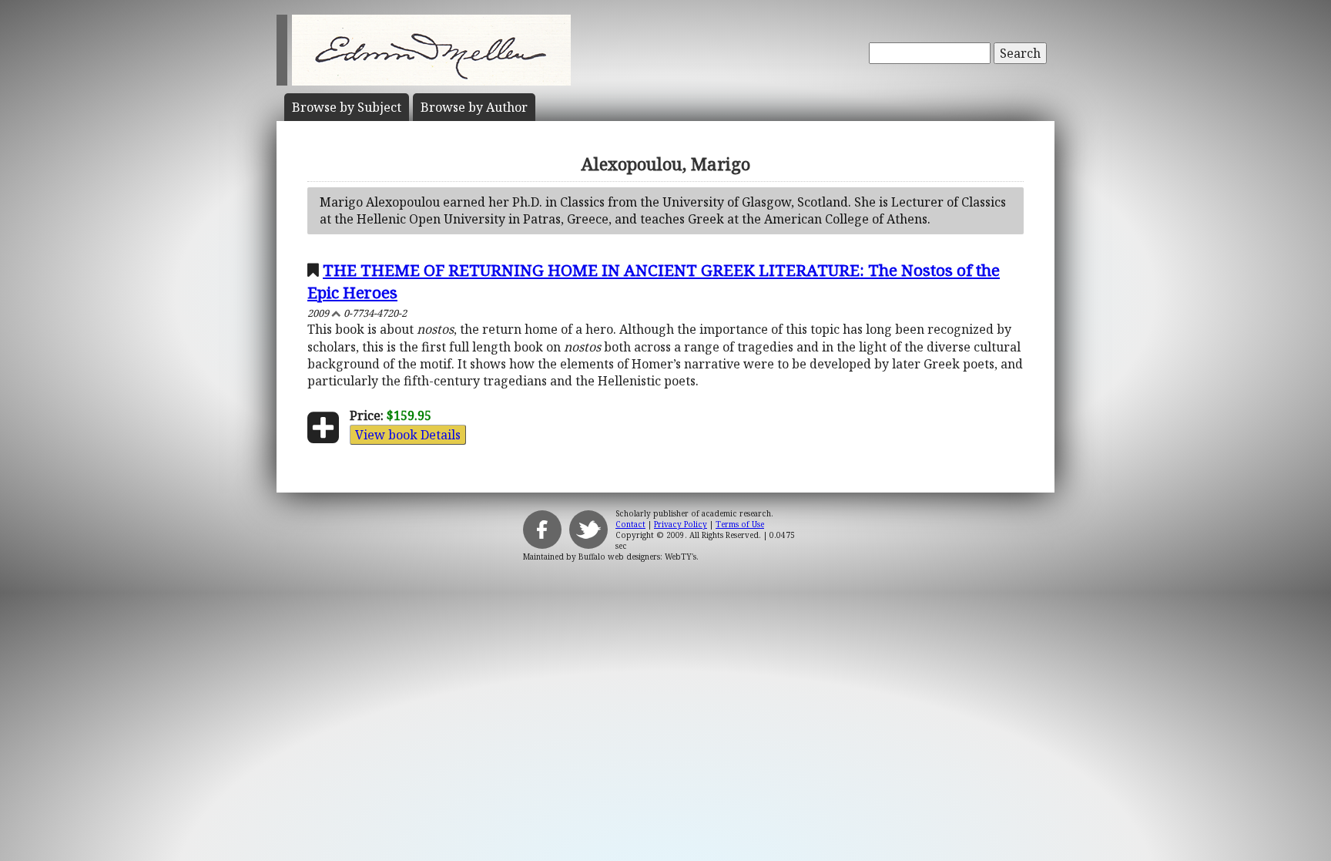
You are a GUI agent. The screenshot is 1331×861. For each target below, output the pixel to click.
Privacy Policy (680, 524)
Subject (346, 107)
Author (474, 107)
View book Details (408, 434)
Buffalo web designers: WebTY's (637, 556)
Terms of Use (740, 524)
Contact (630, 524)
